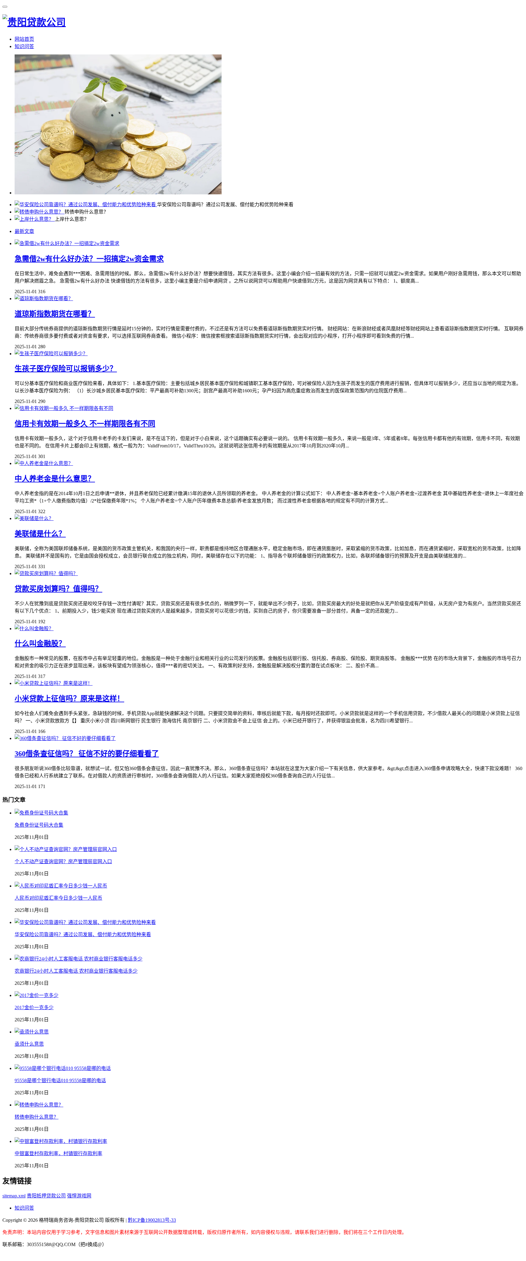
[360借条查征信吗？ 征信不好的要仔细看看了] (65, 738)
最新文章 (24, 231)
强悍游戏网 (79, 1195)
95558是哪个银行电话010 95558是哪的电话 (60, 1080)
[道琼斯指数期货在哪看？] (44, 298)
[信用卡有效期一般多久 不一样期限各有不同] (64, 408)
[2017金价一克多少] (36, 995)
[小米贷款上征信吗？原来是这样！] (54, 683)
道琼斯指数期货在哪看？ (55, 314)
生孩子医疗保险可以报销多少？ (66, 369)
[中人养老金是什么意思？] (44, 463)
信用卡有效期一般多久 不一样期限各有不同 (85, 424)
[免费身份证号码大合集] (41, 812)
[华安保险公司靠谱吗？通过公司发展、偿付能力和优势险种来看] (86, 204)
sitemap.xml (14, 1195)
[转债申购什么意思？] (40, 211)
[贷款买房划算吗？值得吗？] (46, 573)
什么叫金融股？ (40, 644)
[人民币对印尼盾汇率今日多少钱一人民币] (61, 885)
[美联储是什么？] (34, 518)
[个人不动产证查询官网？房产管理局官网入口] (66, 849)
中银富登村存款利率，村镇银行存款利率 (58, 1153)
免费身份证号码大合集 (39, 825)
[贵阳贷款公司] (34, 22)
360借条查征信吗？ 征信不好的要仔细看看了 (87, 754)
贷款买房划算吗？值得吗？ (58, 589)
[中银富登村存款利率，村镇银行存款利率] (61, 1141)
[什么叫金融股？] (34, 628)
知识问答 (24, 46)
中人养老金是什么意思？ (55, 479)
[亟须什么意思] (32, 1031)
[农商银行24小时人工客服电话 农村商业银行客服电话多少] (78, 958)
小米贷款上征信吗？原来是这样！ (69, 699)
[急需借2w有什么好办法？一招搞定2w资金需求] (67, 243)
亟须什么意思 (29, 1044)
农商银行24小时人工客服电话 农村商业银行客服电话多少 (76, 971)
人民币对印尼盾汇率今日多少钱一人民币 (58, 898)
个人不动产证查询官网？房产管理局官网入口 (63, 861)
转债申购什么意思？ (36, 1117)
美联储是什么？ (40, 534)
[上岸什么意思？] (35, 219)
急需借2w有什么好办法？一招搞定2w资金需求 (89, 259)
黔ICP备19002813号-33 (152, 1220)
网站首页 (24, 39)
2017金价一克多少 (34, 1007)
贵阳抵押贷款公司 (46, 1195)
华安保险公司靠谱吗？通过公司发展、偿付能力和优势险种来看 (83, 934)
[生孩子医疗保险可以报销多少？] (51, 353)
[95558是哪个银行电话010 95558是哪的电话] (63, 1068)
